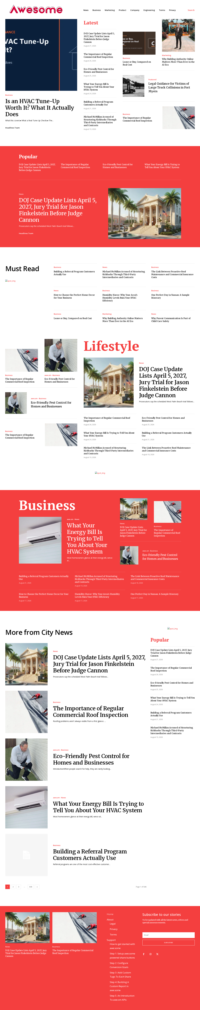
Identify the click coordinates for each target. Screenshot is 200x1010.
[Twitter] (157, 954)
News (21, 194)
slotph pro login (156, 928)
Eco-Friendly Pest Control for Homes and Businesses (91, 759)
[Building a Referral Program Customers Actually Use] (26, 855)
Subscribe (168, 943)
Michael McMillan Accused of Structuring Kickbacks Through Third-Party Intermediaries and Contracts (123, 274)
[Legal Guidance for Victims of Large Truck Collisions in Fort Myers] (133, 86)
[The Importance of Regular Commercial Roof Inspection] (178, 117)
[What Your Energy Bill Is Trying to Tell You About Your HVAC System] (40, 540)
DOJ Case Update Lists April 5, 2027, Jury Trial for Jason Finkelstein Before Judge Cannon (37, 167)
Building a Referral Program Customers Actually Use (90, 854)
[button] (191, 10)
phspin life (156, 925)
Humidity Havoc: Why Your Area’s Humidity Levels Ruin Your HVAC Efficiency (119, 298)
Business (9, 95)
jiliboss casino (168, 925)
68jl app (179, 925)
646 (30, 887)
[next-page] (37, 887)
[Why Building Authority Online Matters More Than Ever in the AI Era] (178, 35)
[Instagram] (150, 954)
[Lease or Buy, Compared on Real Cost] (139, 43)
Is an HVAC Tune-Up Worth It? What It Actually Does (39, 108)
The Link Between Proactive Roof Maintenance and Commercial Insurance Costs (172, 274)
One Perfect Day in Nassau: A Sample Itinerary (155, 594)
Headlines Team (12, 128)
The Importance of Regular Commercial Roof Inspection (167, 533)
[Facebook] (143, 954)
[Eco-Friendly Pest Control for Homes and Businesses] (60, 355)
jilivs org (147, 925)
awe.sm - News (73, 519)
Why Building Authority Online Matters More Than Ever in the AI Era (178, 62)
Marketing (166, 55)
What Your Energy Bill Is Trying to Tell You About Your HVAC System (99, 87)
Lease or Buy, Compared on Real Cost (73, 318)
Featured (152, 79)
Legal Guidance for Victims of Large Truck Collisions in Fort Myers (169, 87)
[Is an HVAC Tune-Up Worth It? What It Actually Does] (41, 55)
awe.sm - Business (52, 375)
